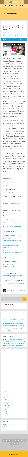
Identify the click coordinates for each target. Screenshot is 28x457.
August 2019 (5, 409)
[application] (14, 39)
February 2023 (6, 376)
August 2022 (5, 385)
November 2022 (6, 382)
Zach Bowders (16, 35)
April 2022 (5, 394)
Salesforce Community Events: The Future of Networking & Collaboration (12, 316)
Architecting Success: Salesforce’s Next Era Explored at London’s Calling (14, 329)
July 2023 (5, 370)
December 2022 (6, 380)
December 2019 (6, 405)
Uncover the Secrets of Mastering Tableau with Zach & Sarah (13, 28)
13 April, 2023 (6, 32)
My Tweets (5, 307)
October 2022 (6, 384)
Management (5, 426)
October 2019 (6, 407)
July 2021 (5, 397)
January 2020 (5, 403)
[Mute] (24, 39)
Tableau (10, 35)
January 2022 (5, 395)
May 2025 (5, 354)
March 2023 (5, 374)
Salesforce (14, 34)
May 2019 (5, 415)
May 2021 (5, 399)
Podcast (4, 23)
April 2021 (5, 401)
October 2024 (6, 356)
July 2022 (5, 388)
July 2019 (5, 411)
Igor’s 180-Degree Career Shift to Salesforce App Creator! (13, 320)
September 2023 (6, 366)
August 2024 (5, 360)
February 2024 (6, 364)
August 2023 (5, 368)
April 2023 (5, 372)
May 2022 (5, 391)
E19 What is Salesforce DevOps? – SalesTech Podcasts (14, 341)
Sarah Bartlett (20, 34)
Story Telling (5, 35)
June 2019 (5, 413)
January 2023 (5, 378)
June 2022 (5, 390)
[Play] (3, 39)
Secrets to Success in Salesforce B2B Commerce (13, 323)
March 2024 (5, 362)
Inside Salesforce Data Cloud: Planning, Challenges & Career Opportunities (14, 326)
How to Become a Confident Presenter (14, 339)
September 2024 (6, 358)
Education (5, 424)
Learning (10, 34)
